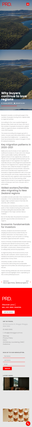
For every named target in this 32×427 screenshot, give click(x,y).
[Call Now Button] (28, 423)
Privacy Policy (8, 340)
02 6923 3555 (7, 332)
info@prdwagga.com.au (13, 335)
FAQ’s (5, 342)
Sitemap (6, 338)
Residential (9, 351)
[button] (27, 4)
